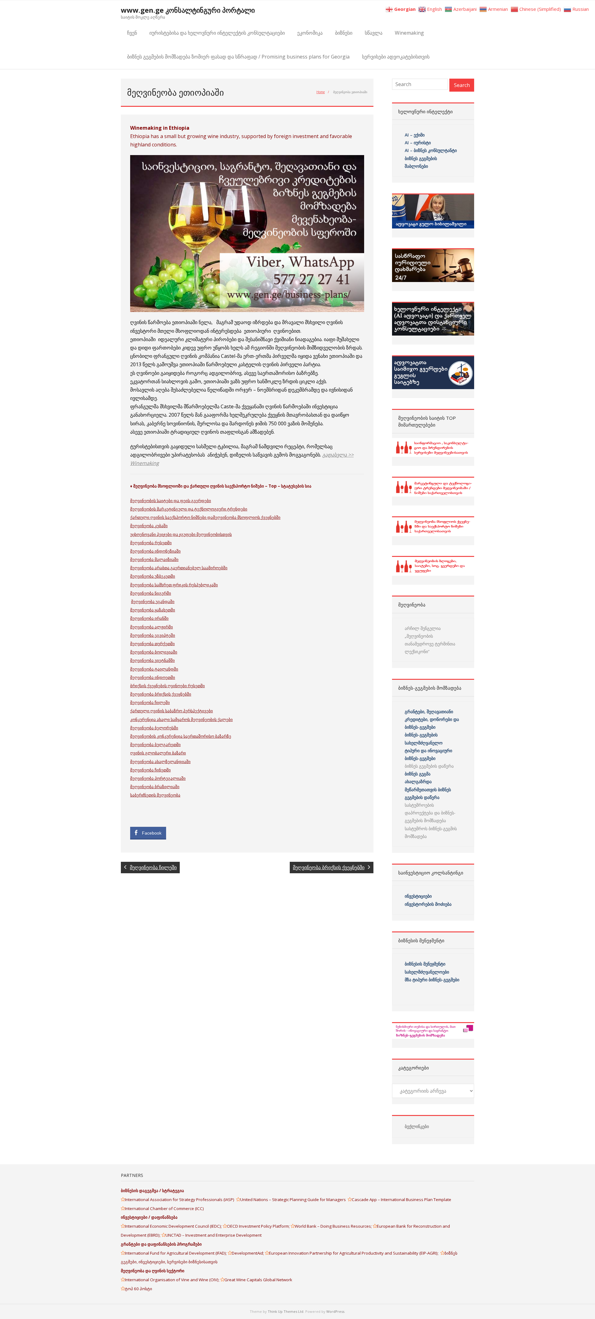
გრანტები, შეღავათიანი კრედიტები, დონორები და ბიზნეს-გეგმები (432, 719)
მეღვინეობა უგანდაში (152, 601)
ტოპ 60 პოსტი (138, 1288)
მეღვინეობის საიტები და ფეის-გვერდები (170, 500)
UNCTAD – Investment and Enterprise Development (213, 1235)
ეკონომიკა (310, 32)
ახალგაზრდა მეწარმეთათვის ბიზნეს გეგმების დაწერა (428, 789)
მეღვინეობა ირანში (149, 618)
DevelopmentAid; (248, 1253)
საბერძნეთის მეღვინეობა (155, 795)
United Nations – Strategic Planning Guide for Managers (294, 1199)
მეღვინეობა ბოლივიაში (153, 652)
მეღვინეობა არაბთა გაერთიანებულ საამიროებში (178, 568)
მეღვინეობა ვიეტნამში (152, 660)
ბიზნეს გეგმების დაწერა (429, 766)
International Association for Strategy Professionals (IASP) (180, 1199)
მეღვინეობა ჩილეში (150, 702)
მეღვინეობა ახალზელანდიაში (160, 761)
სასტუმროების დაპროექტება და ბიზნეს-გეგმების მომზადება (430, 812)
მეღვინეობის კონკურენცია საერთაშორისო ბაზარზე (180, 736)
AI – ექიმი (415, 135)
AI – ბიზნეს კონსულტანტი (431, 150)
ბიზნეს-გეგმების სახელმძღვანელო (424, 738)
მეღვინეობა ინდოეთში (152, 677)
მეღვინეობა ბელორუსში (154, 728)
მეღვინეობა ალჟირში (151, 627)
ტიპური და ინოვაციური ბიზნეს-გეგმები (428, 754)
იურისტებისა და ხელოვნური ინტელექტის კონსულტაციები (217, 32)
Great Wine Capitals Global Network (258, 1279)
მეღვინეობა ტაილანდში (154, 669)
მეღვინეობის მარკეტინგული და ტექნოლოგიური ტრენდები (188, 509)
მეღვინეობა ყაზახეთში (152, 610)
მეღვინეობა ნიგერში (150, 593)
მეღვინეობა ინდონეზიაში (155, 551)
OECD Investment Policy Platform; (259, 1226)
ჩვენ (132, 32)
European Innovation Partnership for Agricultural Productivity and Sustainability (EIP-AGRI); (354, 1253)
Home (320, 92)
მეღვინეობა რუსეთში (151, 542)
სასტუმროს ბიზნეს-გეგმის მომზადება (431, 832)
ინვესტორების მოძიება (428, 904)
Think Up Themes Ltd (285, 1311)
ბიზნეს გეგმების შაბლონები (421, 162)
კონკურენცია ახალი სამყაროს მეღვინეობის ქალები (181, 719)
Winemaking (409, 32)
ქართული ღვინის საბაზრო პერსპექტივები (171, 711)
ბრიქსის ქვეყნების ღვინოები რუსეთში (167, 685)
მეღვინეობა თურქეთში (152, 643)
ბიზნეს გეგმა (417, 774)
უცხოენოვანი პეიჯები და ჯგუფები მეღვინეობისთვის (181, 534)
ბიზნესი (343, 32)
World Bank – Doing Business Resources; (334, 1226)
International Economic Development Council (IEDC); (174, 1226)
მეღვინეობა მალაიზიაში (154, 559)
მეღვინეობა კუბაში (149, 525)
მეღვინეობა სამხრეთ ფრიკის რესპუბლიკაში (174, 585)
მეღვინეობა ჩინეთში (150, 770)
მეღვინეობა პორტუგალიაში (158, 778)
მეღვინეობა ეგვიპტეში (152, 635)
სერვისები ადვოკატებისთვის (396, 56)
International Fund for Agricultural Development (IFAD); (176, 1253)
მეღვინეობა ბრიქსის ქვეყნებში (160, 694)
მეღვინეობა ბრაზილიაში (154, 786)
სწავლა (373, 32)
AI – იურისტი (418, 142)
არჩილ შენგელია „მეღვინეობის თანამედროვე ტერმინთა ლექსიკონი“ (430, 640)
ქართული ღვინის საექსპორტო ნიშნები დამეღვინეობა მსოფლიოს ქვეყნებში (205, 517)
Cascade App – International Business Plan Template (402, 1199)
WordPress (335, 1311)
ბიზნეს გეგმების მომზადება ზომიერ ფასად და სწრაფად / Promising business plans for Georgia (238, 56)
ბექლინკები (417, 1126)
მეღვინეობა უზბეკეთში (152, 576)
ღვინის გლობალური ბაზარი (158, 753)
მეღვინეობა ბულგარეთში (155, 744)
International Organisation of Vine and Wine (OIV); (172, 1279)
